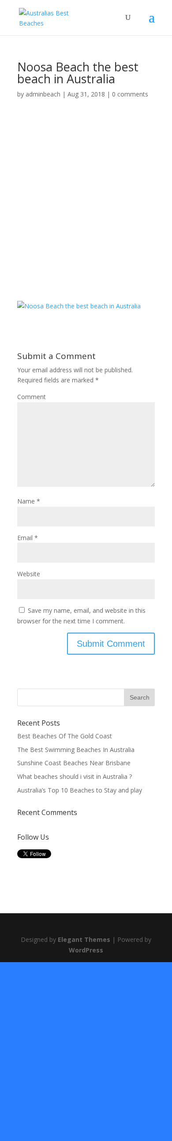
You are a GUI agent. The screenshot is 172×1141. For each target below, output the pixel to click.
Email (27, 537)
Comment (31, 397)
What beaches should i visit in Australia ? (74, 776)
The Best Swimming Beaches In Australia (76, 749)
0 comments (130, 94)
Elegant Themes (84, 939)
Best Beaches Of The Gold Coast (64, 736)
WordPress (86, 950)
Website (28, 574)
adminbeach (43, 94)
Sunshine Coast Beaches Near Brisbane (74, 763)
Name (28, 501)
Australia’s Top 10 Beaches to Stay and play (79, 790)
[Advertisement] (86, 211)
